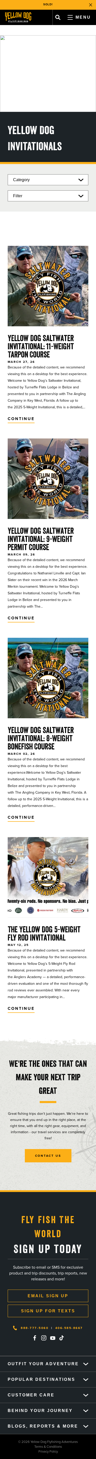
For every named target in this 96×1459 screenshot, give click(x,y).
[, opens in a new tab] (34, 1337)
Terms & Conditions (31, 1446)
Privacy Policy (29, 1451)
